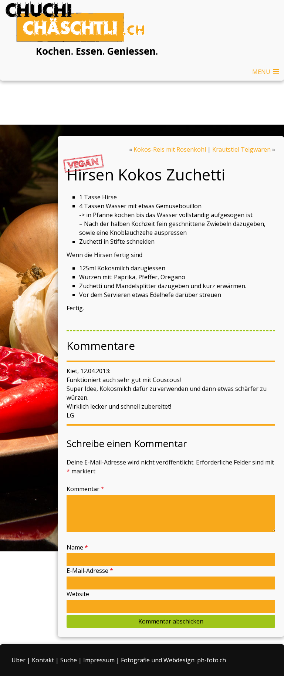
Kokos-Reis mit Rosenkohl (169, 149)
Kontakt (43, 660)
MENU (261, 72)
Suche (68, 660)
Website (78, 594)
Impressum (99, 660)
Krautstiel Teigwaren (241, 149)
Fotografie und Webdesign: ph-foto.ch (173, 660)
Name (77, 547)
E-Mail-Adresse (90, 571)
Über (18, 660)
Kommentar (85, 489)
